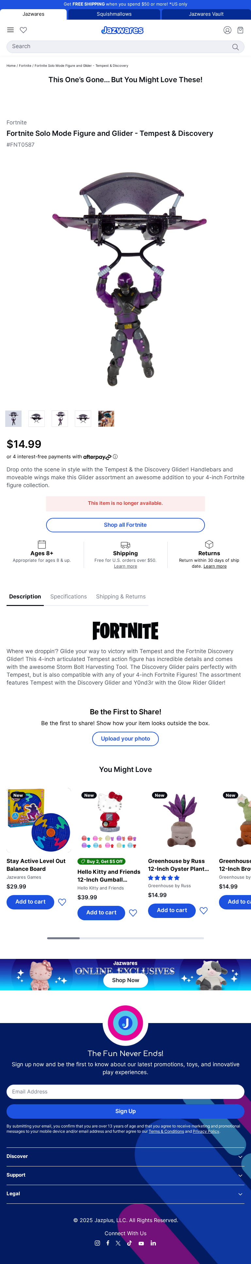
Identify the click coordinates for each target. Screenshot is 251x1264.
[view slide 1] (36, 419)
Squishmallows (114, 14)
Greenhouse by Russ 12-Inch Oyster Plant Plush (176, 866)
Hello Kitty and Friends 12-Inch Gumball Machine (109, 877)
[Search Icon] (235, 47)
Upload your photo (125, 739)
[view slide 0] (13, 419)
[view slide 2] (60, 419)
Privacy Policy (206, 1132)
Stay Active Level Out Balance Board (36, 865)
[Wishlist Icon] (23, 30)
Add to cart (30, 902)
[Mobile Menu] (10, 30)
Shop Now (125, 980)
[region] (125, 97)
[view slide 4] (106, 419)
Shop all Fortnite (125, 525)
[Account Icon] (224, 30)
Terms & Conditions (166, 1132)
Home (11, 66)
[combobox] (125, 47)
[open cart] (237, 30)
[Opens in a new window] (97, 1243)
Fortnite (25, 66)
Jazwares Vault (206, 14)
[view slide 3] (83, 419)
